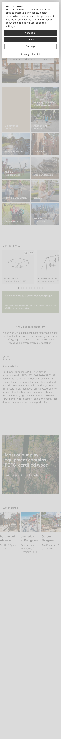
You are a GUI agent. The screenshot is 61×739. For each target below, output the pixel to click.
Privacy (25, 54)
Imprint (36, 54)
